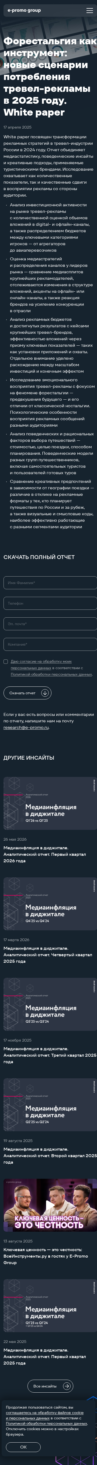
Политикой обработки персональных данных (51, 674)
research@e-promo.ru (26, 727)
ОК (23, 1447)
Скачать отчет (22, 693)
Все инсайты (45, 1386)
